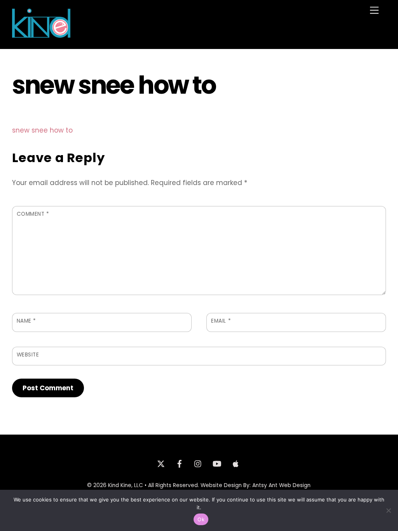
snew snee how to (42, 130)
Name (26, 321)
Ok (200, 519)
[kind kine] (41, 34)
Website (28, 354)
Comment (33, 214)
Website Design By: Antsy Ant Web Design (256, 485)
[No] (388, 510)
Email (221, 321)
